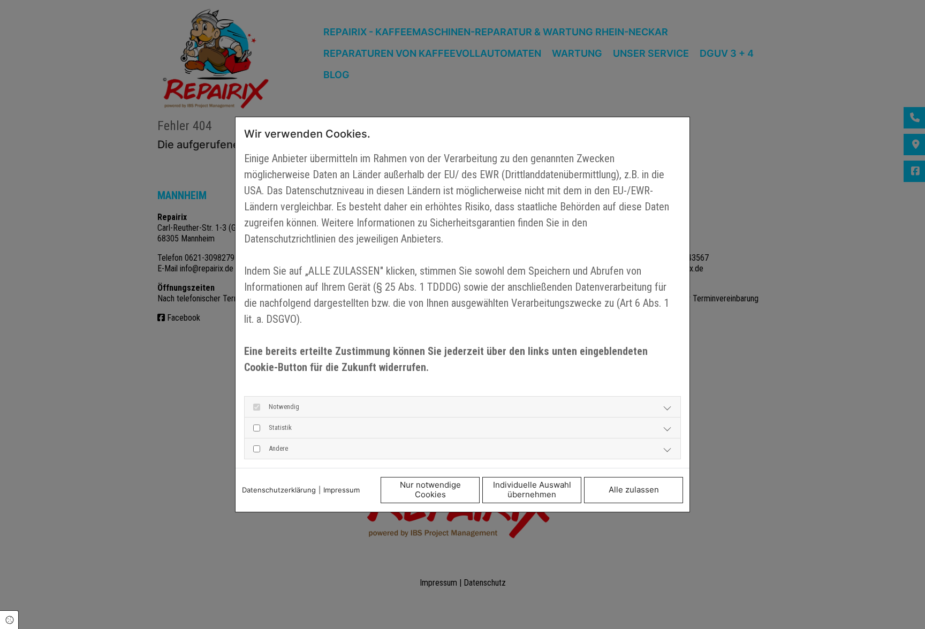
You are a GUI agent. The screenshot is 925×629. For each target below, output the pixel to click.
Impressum (341, 490)
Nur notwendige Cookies (430, 490)
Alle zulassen (634, 489)
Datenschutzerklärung (279, 490)
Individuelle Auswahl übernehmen (532, 490)
